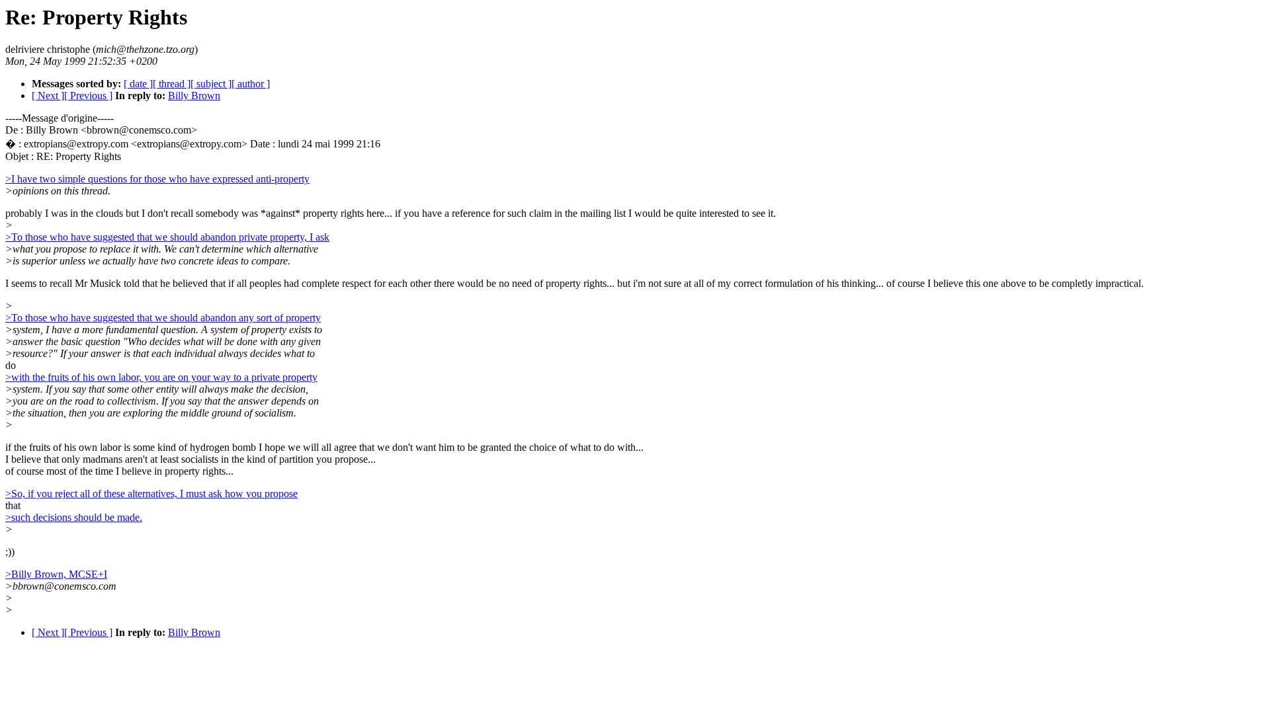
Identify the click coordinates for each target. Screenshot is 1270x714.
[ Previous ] (88, 95)
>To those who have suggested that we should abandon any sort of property (163, 317)
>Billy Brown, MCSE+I (56, 574)
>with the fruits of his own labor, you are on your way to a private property (161, 377)
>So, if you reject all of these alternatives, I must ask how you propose (151, 493)
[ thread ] (171, 83)
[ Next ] (48, 95)
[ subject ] (211, 83)
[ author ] (251, 83)
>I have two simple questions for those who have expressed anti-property (157, 178)
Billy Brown (194, 95)
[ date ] (138, 83)
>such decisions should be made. (73, 517)
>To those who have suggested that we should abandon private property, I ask (167, 237)
